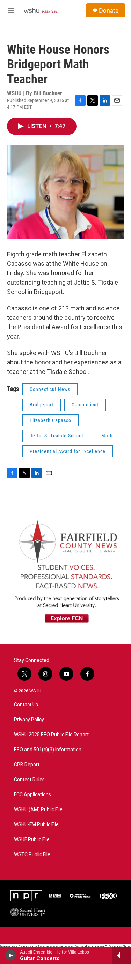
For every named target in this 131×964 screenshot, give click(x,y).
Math (107, 435)
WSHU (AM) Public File (38, 809)
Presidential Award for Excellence (67, 451)
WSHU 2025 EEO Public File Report (51, 734)
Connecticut (85, 404)
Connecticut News (50, 389)
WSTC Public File (32, 854)
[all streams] (121, 955)
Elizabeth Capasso (50, 420)
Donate (108, 10)
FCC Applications (32, 794)
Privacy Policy (29, 719)
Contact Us (26, 704)
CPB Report (26, 764)
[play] (10, 955)
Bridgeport (41, 404)
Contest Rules (29, 779)
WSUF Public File (32, 839)
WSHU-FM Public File (36, 824)
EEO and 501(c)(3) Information (47, 749)
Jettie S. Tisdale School (56, 435)
